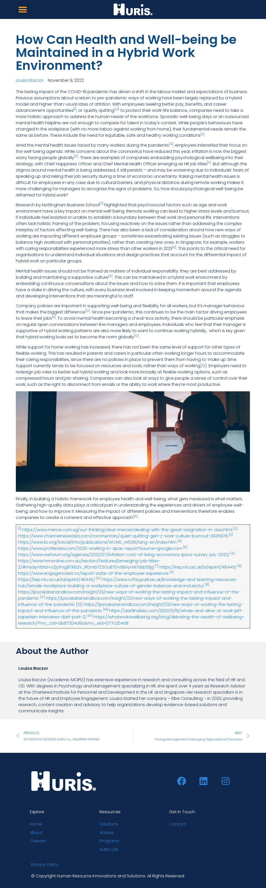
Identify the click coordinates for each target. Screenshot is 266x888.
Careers (38, 841)
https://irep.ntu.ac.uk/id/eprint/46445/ (198, 567)
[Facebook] (181, 781)
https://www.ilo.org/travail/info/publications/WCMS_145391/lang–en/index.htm (97, 542)
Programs (109, 841)
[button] (23, 9)
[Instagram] (226, 781)
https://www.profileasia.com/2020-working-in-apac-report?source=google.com (100, 548)
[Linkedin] (204, 781)
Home (36, 824)
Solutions (108, 824)
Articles (106, 833)
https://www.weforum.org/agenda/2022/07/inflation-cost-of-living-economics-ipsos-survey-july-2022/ (124, 555)
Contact (177, 824)
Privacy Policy (44, 864)
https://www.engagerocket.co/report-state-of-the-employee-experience (93, 573)
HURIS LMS (108, 849)
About (36, 833)
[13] (203, 366)
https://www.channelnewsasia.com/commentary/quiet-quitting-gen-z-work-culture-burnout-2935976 (123, 536)
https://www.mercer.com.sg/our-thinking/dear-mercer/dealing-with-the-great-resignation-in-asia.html (127, 530)
